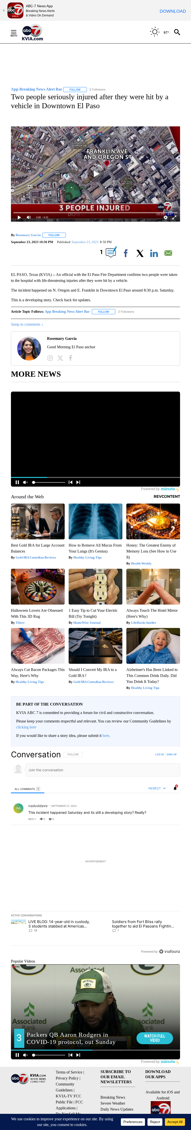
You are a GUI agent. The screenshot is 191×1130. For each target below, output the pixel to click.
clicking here (26, 727)
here (105, 735)
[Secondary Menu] (17, 32)
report (171, 819)
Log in (159, 754)
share (160, 819)
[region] (95, 852)
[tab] (27, 789)
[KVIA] (38, 32)
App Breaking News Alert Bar (67, 311)
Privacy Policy (67, 1078)
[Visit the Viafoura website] (169, 951)
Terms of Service (69, 1072)
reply (32, 819)
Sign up (172, 754)
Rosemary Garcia (28, 235)
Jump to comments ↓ (27, 324)
